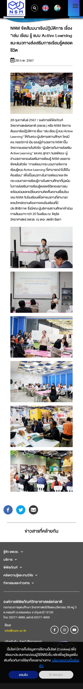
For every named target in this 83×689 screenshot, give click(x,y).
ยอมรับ (23, 675)
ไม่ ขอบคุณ (56, 675)
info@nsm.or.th (15, 630)
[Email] (33, 509)
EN (45, 8)
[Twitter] (20, 509)
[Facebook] (8, 509)
